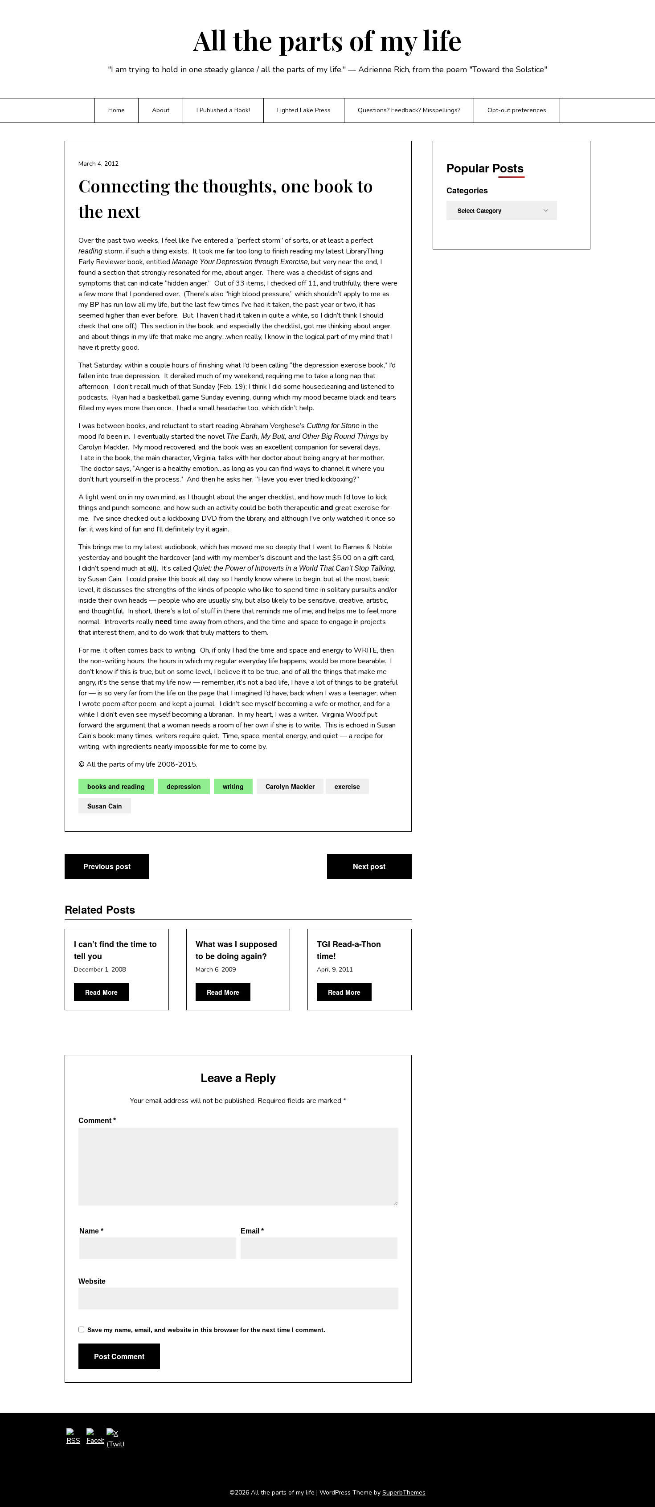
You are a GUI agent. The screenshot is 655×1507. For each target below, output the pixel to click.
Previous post (107, 866)
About (160, 110)
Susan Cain (104, 805)
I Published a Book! (223, 110)
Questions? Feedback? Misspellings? (409, 110)
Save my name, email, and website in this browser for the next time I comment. (206, 1329)
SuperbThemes (404, 1492)
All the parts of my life (327, 39)
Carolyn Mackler (290, 786)
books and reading (116, 786)
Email (252, 1231)
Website (92, 1281)
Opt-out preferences (516, 110)
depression (184, 786)
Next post (369, 866)
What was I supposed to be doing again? (236, 950)
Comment (97, 1120)
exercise (347, 786)
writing (233, 786)
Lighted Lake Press (304, 110)
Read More (101, 992)
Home (116, 110)
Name (91, 1231)
